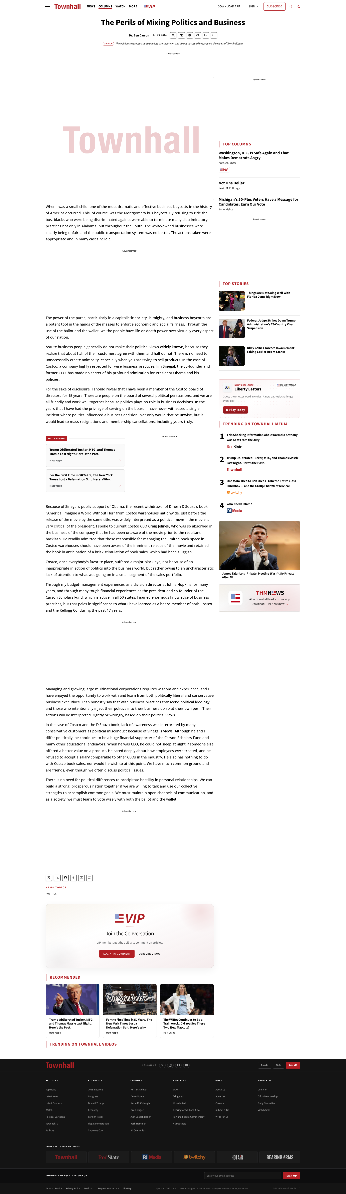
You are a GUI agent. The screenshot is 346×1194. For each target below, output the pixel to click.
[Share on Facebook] (190, 35)
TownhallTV (52, 1123)
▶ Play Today (235, 410)
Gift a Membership (268, 1096)
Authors (50, 1130)
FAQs (278, 1065)
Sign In (264, 1065)
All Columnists (138, 1130)
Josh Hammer (138, 1123)
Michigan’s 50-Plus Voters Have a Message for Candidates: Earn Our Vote (258, 202)
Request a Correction (108, 1188)
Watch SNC (264, 1110)
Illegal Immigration (98, 1123)
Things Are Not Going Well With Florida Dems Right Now (268, 295)
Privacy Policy (73, 1188)
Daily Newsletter (266, 1103)
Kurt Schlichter (139, 1089)
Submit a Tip (222, 1110)
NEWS (91, 6)
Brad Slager (137, 1110)
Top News (51, 1089)
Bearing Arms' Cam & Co (186, 1110)
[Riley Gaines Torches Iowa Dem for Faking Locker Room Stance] (232, 356)
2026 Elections (95, 1089)
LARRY (176, 1089)
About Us (220, 1089)
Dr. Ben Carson (139, 35)
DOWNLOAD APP (229, 6)
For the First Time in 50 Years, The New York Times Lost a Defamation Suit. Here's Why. (129, 1024)
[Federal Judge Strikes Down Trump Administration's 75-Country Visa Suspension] (232, 328)
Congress (93, 1096)
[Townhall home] (60, 1065)
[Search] (290, 6)
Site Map (127, 1188)
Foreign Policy (95, 1117)
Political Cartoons (55, 1117)
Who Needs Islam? (239, 504)
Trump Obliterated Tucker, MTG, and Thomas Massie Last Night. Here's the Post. (71, 1024)
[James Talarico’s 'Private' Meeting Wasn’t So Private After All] (259, 545)
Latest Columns (54, 1103)
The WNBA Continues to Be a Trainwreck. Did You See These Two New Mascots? (184, 1024)
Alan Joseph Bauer (141, 1117)
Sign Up (292, 1176)
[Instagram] (170, 1065)
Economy (93, 1110)
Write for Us (221, 1117)
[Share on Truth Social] (181, 35)
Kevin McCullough (140, 1103)
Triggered (178, 1096)
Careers (219, 1103)
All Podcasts (179, 1123)
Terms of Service (54, 1188)
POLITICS (51, 894)
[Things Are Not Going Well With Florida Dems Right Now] (232, 301)
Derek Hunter (138, 1096)
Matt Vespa (55, 1033)
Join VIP (293, 1065)
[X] (162, 1065)
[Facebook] (178, 1065)
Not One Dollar (231, 183)
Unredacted (179, 1103)
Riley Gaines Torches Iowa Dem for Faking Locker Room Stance (270, 350)
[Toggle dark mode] (299, 6)
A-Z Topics (95, 1080)
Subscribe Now (149, 954)
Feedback (89, 1188)
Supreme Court (96, 1130)
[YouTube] (186, 1065)
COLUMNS (105, 6)
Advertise (220, 1096)
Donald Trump (96, 1103)
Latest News (52, 1096)
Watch (49, 1110)
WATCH (121, 6)
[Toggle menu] (47, 6)
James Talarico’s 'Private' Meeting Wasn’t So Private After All (258, 575)
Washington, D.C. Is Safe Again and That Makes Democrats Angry (254, 155)
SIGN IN (253, 6)
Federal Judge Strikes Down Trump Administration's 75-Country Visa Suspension (271, 324)
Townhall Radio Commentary (188, 1117)
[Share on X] (173, 35)
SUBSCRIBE (274, 6)
